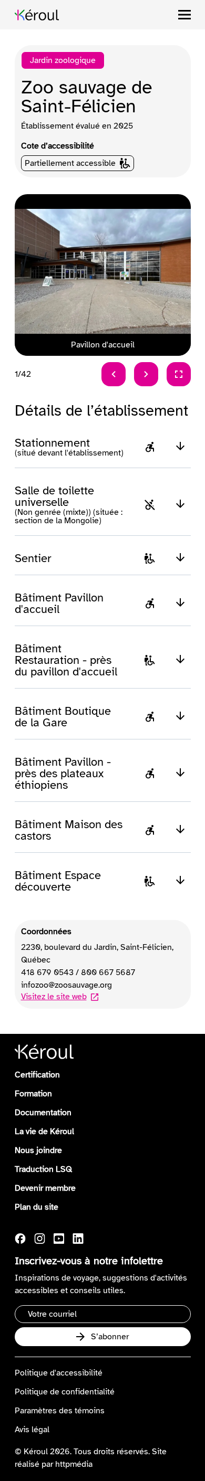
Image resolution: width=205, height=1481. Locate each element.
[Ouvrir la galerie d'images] (179, 374)
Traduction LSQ (43, 1169)
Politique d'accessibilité (58, 1373)
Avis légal (32, 1429)
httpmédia (74, 1464)
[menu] (184, 14)
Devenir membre (45, 1188)
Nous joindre (38, 1150)
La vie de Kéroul (44, 1131)
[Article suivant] (146, 374)
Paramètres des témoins (60, 1410)
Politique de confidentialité (65, 1392)
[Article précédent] (113, 374)
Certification (37, 1075)
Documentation (43, 1112)
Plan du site (36, 1207)
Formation (33, 1093)
